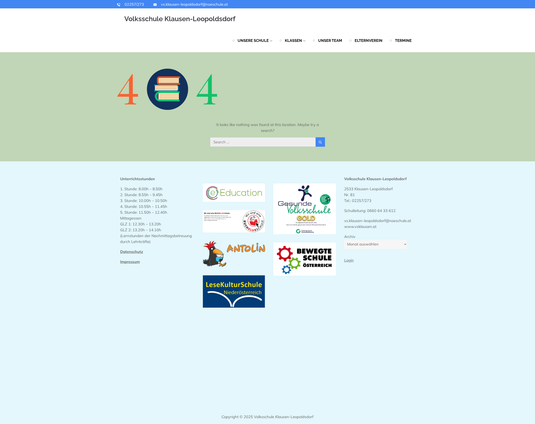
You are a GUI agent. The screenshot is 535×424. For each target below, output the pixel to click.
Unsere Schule (253, 40)
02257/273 (134, 4)
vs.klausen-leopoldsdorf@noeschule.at (194, 4)
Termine (403, 40)
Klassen (293, 40)
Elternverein (368, 40)
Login (349, 260)
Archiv (349, 236)
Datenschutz (131, 251)
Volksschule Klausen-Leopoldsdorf (179, 19)
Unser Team (330, 40)
